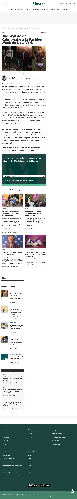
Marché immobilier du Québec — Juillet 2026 (16, 357)
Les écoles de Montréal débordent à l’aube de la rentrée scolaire (10, 213)
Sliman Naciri (12, 77)
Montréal (4, 208)
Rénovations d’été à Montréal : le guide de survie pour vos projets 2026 (12, 391)
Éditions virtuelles (57, 433)
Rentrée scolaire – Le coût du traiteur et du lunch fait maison (16, 326)
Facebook (30, 455)
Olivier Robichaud (37, 228)
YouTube (30, 469)
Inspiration (36, 9)
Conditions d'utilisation (42, 496)
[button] (2, 3)
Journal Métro (12, 302)
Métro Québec (56, 440)
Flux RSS (30, 437)
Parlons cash (55, 9)
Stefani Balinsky (13, 318)
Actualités (12, 9)
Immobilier (45, 9)
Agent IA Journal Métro (38, 267)
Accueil (3, 28)
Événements (6, 437)
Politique (27, 208)
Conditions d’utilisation (9, 469)
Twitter (29, 458)
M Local (20, 9)
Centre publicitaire (8, 462)
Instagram (30, 462)
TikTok (29, 465)
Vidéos (4, 444)
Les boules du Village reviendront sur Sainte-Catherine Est (33, 213)
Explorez (65, 9)
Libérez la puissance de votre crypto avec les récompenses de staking (12, 403)
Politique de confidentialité (10, 472)
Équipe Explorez (15, 408)
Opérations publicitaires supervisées (12, 465)
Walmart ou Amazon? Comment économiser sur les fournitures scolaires (17, 311)
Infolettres (30, 433)
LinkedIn (30, 472)
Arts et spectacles (29, 249)
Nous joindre (6, 455)
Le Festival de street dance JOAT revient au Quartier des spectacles (35, 254)
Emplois (5, 433)
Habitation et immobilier (15, 354)
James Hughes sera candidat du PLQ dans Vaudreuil (12, 253)
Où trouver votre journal (58, 437)
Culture (28, 9)
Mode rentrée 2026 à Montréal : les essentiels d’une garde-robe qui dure (16, 295)
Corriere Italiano (56, 444)
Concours (5, 440)
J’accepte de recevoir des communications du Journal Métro (21, 180)
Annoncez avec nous (8, 458)
